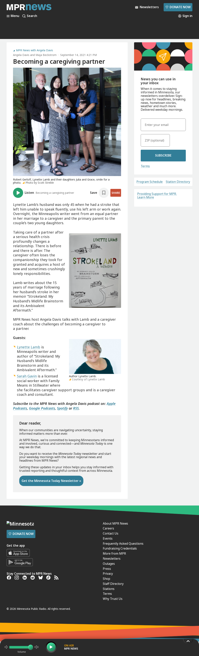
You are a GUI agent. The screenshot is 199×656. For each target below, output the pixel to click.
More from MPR (114, 553)
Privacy (108, 573)
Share (116, 193)
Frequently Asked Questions (123, 543)
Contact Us (110, 533)
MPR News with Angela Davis (34, 50)
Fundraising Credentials (120, 548)
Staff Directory (113, 584)
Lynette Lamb (28, 347)
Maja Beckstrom (46, 55)
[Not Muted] (6, 647)
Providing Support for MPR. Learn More (157, 195)
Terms (145, 166)
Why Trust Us (112, 599)
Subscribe (163, 155)
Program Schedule (149, 182)
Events (108, 538)
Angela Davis (21, 55)
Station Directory (178, 182)
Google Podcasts (42, 408)
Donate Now (178, 7)
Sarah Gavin (27, 376)
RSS (76, 408)
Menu (15, 16)
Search (32, 16)
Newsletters (111, 558)
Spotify (62, 408)
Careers (108, 528)
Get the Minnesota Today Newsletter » (51, 481)
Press (107, 569)
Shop (106, 578)
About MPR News (115, 523)
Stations (108, 589)
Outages (109, 563)
